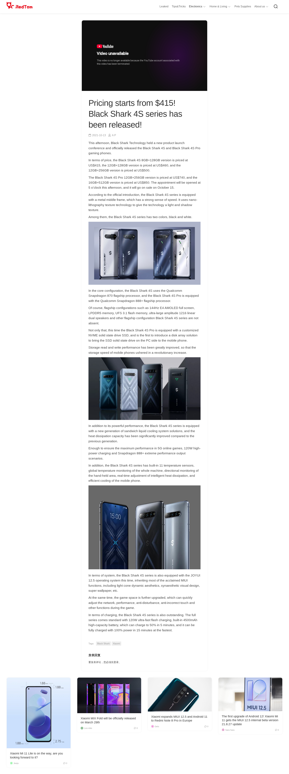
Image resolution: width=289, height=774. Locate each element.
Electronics (195, 6)
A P (114, 135)
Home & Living (218, 6)
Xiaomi (116, 643)
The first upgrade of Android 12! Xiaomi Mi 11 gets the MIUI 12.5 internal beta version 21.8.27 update (250, 720)
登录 (116, 662)
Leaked (164, 6)
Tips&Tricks (179, 6)
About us (259, 6)
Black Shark (103, 643)
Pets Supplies (242, 6)
